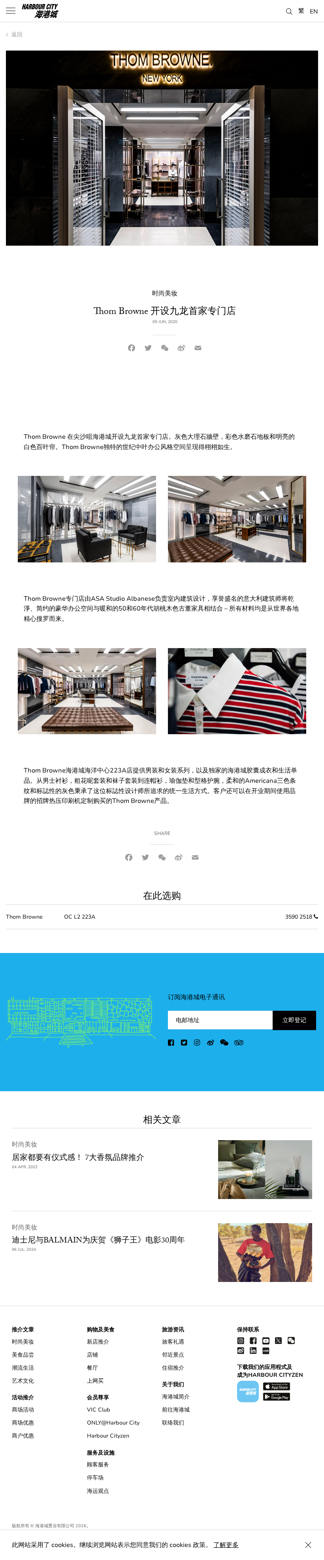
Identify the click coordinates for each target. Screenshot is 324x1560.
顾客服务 (98, 1464)
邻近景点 (173, 1355)
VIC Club (98, 1409)
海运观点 (98, 1491)
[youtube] (265, 1340)
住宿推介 (173, 1368)
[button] (289, 10)
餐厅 (92, 1368)
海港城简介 (176, 1396)
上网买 (95, 1381)
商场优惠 (23, 1423)
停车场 (95, 1477)
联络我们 (173, 1423)
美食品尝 (23, 1355)
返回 (16, 34)
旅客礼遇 (173, 1342)
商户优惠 (23, 1436)
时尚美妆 (24, 1144)
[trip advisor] (238, 1044)
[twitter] (184, 1044)
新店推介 (98, 1342)
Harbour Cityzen (108, 1436)
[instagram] (197, 1044)
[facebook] (171, 1044)
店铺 (92, 1355)
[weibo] (210, 1044)
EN (314, 11)
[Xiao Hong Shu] (265, 1350)
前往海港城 (176, 1409)
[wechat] (224, 1044)
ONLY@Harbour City (113, 1423)
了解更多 (226, 1545)
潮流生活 (23, 1368)
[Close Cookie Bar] (308, 1545)
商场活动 (23, 1409)
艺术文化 (23, 1381)
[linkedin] (253, 1350)
